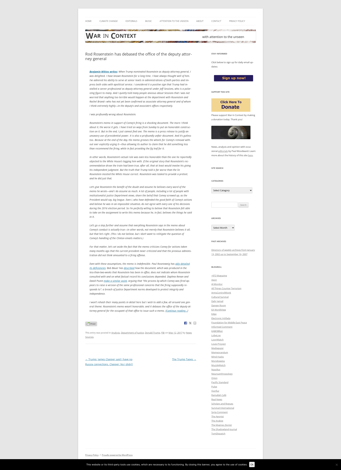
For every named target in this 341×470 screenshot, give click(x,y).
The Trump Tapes (184, 359)
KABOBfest (217, 331)
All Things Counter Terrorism (226, 288)
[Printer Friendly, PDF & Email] (91, 323)
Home (88, 21)
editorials (223, 151)
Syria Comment (219, 412)
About (200, 21)
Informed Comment (221, 326)
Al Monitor (217, 284)
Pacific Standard (219, 382)
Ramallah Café (218, 395)
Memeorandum (219, 352)
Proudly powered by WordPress (117, 454)
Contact (216, 21)
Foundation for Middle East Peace (229, 322)
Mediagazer (217, 348)
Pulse (214, 386)
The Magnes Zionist (221, 425)
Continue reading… (176, 310)
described (129, 268)
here (250, 155)
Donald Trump (152, 332)
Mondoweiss (218, 361)
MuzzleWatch (218, 365)
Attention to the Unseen (174, 21)
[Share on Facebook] (185, 323)
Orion (214, 378)
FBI (163, 332)
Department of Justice (132, 332)
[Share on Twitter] (190, 323)
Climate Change (108, 21)
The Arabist (217, 420)
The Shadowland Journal (224, 429)
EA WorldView (218, 309)
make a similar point (115, 280)
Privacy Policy (237, 21)
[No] (336, 464)
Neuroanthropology (222, 373)
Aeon (214, 279)
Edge (213, 314)
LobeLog (216, 335)
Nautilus (215, 369)
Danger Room (218, 305)
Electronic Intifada (220, 318)
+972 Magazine (219, 275)
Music (148, 21)
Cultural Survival (220, 297)
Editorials (131, 21)
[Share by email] (194, 323)
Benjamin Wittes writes (103, 71)
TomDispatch (218, 433)
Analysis (115, 332)
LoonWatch (217, 339)
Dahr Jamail (217, 301)
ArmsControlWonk (221, 292)
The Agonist (217, 416)
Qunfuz (215, 390)
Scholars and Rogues (222, 403)
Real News (216, 399)
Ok (251, 464)
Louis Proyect (218, 343)
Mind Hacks (217, 356)
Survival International (222, 408)
